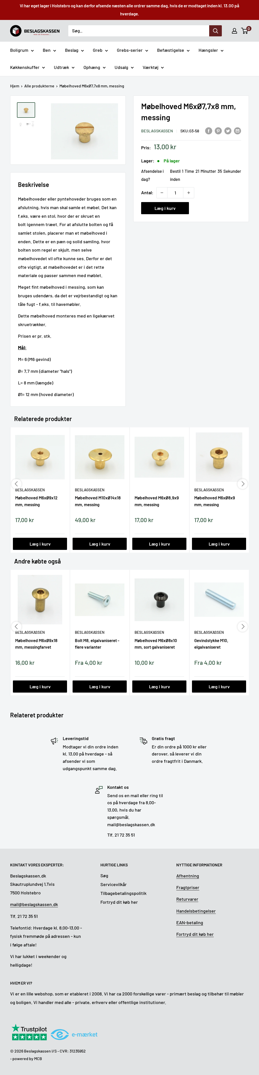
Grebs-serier (130, 50)
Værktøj (150, 67)
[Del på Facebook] (208, 130)
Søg (104, 875)
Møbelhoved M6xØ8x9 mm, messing (214, 501)
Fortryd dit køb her (119, 902)
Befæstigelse (170, 50)
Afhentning (187, 875)
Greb (97, 50)
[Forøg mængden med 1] (188, 192)
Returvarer (187, 899)
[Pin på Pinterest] (218, 130)
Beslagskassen (157, 130)
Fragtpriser (187, 887)
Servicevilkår (113, 884)
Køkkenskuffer (24, 67)
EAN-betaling (189, 922)
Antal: (147, 192)
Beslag (71, 50)
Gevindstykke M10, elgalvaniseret (211, 643)
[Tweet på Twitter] (227, 130)
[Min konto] (234, 31)
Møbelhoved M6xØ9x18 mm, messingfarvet (36, 643)
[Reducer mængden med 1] (162, 192)
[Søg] (215, 30)
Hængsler (208, 50)
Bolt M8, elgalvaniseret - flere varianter (97, 643)
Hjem (14, 85)
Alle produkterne (39, 85)
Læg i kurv (165, 208)
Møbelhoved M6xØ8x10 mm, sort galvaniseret (156, 643)
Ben (47, 50)
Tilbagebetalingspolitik (123, 893)
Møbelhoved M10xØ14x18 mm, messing (98, 501)
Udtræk (61, 67)
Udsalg (121, 67)
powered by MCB (27, 1058)
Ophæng (91, 67)
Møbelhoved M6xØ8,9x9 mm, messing (157, 501)
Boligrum (19, 50)
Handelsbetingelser (196, 911)
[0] (245, 31)
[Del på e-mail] (237, 130)
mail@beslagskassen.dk (34, 904)
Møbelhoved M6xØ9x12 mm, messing (36, 501)
